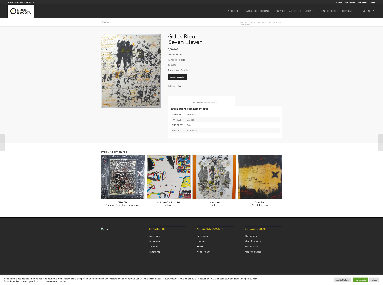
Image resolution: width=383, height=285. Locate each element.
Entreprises (202, 235)
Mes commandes (253, 251)
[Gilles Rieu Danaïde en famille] (2, 142)
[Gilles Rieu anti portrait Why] (380, 142)
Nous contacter (204, 251)
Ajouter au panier (177, 77)
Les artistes (154, 241)
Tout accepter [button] (360, 279)
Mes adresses (251, 246)
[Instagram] (368, 11)
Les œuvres (154, 235)
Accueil (253, 22)
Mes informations (253, 241)
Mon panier (362, 2)
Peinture (270, 22)
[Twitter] (364, 11)
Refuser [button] (374, 279)
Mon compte (350, 2)
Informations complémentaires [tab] (201, 102)
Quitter (372, 2)
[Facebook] (373, 11)
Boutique (106, 22)
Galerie (339, 2)
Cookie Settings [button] (342, 279)
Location (201, 241)
